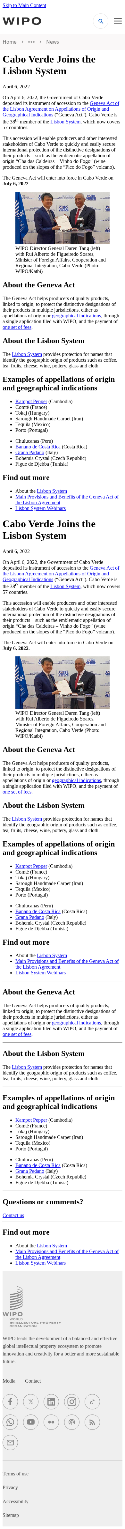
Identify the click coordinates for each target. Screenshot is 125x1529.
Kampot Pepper (31, 401)
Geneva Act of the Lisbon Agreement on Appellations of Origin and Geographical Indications (61, 108)
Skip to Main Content (24, 5)
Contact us (13, 1215)
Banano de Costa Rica (38, 446)
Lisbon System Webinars (40, 508)
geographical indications (76, 315)
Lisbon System (65, 121)
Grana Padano (29, 452)
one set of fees (17, 327)
